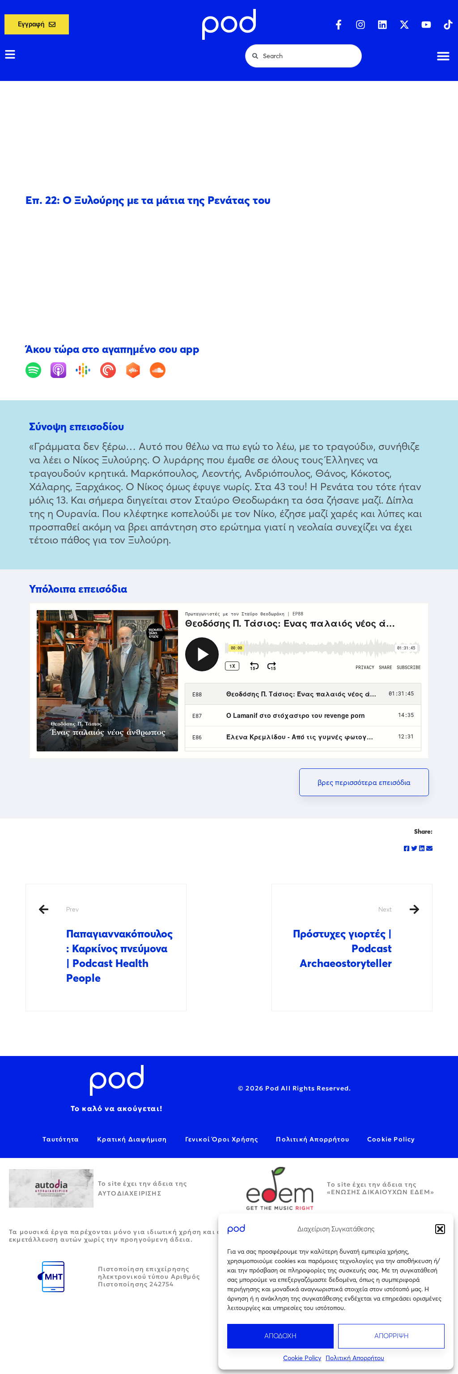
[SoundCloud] (161, 370)
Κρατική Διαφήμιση (132, 1139)
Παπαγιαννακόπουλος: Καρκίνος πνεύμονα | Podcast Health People (119, 944)
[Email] (429, 848)
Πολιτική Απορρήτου (355, 1358)
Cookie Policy (302, 1358)
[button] (440, 1229)
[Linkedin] (382, 24)
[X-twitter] (404, 24)
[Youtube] (426, 24)
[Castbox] (136, 370)
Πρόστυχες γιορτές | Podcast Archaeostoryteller (342, 937)
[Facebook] (406, 848)
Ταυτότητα (60, 1139)
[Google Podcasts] (86, 370)
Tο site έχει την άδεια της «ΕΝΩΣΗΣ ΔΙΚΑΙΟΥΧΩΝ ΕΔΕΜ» (381, 1188)
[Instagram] (360, 24)
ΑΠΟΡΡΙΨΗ (391, 1336)
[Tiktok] (448, 24)
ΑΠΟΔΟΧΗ (280, 1336)
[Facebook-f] (338, 24)
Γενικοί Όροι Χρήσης (222, 1139)
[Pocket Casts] (111, 370)
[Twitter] (414, 848)
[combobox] (303, 56)
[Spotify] (36, 370)
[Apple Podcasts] (62, 370)
